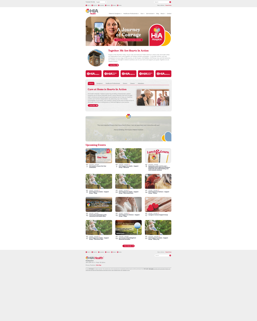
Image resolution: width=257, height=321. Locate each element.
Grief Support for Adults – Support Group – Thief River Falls (99, 238)
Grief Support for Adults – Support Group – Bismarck (128, 166)
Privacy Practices (90, 265)
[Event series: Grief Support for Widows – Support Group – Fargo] (128, 213)
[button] (88, 32)
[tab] (91, 83)
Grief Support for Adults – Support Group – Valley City (158, 238)
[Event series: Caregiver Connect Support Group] (158, 213)
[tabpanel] (128, 97)
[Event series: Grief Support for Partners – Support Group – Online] (158, 190)
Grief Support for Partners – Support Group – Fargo (129, 215)
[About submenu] (164, 13)
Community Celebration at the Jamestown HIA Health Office (98, 215)
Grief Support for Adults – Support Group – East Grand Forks (128, 192)
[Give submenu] (143, 13)
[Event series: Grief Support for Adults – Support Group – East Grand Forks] (128, 190)
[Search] (170, 2)
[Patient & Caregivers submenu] (121, 13)
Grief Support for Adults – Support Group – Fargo (99, 192)
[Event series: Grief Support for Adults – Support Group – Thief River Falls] (99, 236)
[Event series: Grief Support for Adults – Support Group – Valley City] (159, 236)
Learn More (113, 65)
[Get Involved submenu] (154, 13)
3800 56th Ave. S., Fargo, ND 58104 (95, 262)
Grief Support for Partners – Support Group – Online (158, 192)
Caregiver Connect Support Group (158, 214)
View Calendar (128, 246)
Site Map (98, 265)
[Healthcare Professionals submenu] (138, 13)
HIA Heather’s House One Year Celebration (97, 166)
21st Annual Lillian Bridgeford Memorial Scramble (127, 238)
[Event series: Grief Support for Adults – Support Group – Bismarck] (129, 164)
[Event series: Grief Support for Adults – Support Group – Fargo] (99, 190)
